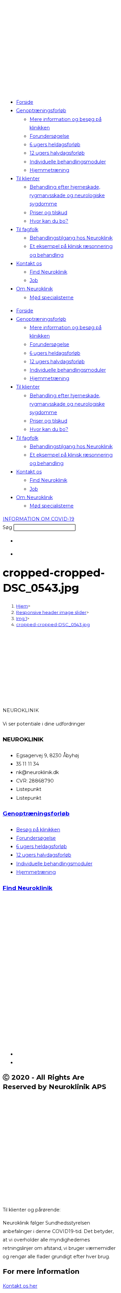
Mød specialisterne (52, 298)
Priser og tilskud (48, 213)
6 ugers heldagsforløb (55, 145)
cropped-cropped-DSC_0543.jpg (53, 624)
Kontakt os (29, 263)
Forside (24, 102)
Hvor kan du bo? (49, 221)
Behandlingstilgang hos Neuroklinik (71, 238)
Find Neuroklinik (48, 272)
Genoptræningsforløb (41, 110)
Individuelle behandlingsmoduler (68, 162)
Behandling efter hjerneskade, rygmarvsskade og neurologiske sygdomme (67, 195)
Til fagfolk (27, 229)
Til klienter (28, 179)
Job (34, 280)
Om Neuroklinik (34, 289)
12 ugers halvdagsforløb (57, 153)
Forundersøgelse (49, 136)
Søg (7, 527)
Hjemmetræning (49, 170)
